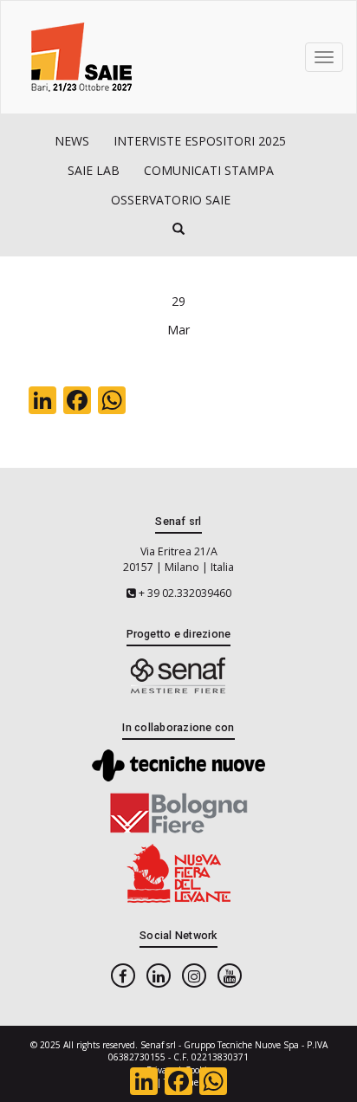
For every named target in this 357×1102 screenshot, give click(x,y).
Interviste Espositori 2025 (200, 141)
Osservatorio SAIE (170, 199)
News (72, 141)
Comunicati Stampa (209, 170)
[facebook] (123, 976)
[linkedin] (158, 976)
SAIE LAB (94, 170)
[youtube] (229, 976)
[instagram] (194, 976)
